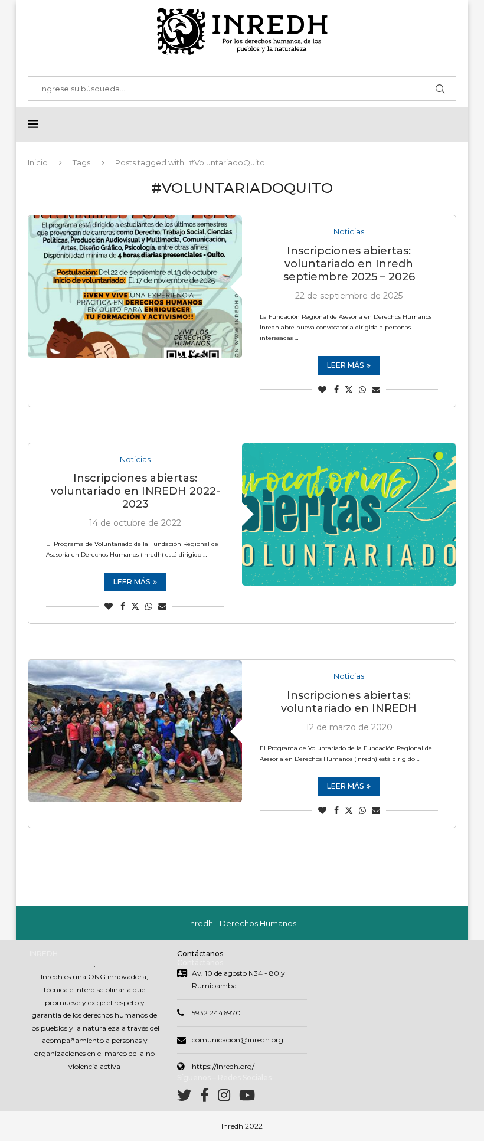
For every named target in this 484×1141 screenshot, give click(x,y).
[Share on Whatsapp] (362, 389)
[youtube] (247, 1097)
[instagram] (228, 1097)
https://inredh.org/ (223, 1066)
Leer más (345, 365)
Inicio (38, 162)
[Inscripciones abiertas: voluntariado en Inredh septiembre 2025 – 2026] (135, 286)
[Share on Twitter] (349, 389)
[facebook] (209, 1097)
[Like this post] (322, 389)
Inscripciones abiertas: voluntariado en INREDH (349, 702)
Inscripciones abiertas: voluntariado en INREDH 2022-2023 (135, 491)
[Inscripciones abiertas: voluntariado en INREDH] (135, 731)
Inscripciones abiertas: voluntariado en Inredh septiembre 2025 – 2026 (349, 263)
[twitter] (188, 1097)
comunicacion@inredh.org (237, 1039)
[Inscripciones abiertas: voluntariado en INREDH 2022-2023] (349, 514)
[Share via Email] (376, 389)
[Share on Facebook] (336, 389)
